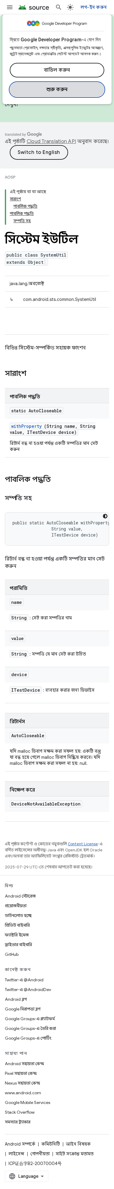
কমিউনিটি (50, 1144)
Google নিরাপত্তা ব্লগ (22, 1009)
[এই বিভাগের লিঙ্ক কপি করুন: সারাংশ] (34, 374)
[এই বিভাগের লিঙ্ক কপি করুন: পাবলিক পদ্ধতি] (59, 480)
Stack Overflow (20, 1112)
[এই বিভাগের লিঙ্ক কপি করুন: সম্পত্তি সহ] (39, 498)
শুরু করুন (57, 90)
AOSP (10, 177)
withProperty (26, 426)
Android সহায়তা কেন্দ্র (24, 1063)
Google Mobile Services (27, 1102)
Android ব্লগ (16, 999)
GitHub (12, 954)
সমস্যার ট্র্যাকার (17, 1122)
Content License (83, 844)
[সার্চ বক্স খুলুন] (58, 7)
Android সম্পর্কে (20, 1144)
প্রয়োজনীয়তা (15, 905)
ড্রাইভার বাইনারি (18, 944)
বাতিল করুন (57, 70)
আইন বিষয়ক (78, 1144)
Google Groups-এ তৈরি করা (30, 1028)
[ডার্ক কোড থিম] (105, 516)
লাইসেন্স (16, 1153)
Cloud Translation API (51, 141)
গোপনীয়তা (40, 1153)
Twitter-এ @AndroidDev (28, 989)
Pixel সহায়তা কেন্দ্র (21, 1073)
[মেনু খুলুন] (10, 7)
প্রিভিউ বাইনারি (17, 925)
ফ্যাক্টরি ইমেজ (17, 935)
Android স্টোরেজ (20, 896)
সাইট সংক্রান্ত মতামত (75, 1153)
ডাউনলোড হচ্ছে (18, 915)
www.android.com (23, 1092)
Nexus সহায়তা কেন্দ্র (22, 1083)
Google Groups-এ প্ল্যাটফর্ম (30, 1018)
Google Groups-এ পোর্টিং (28, 1038)
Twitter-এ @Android (24, 980)
